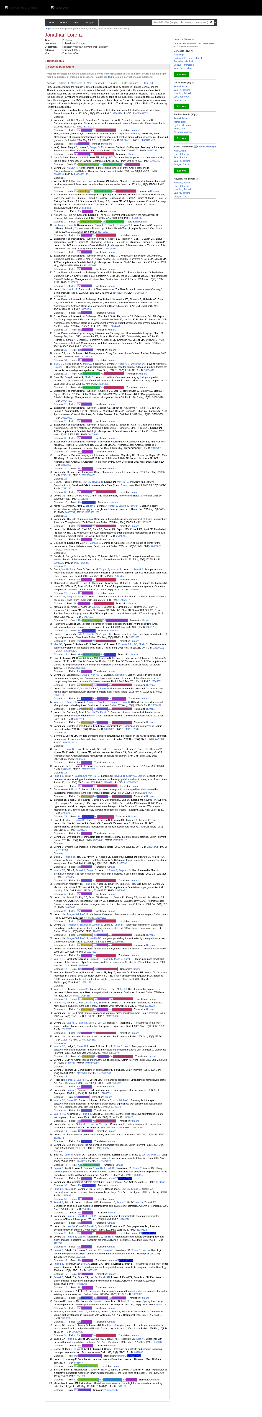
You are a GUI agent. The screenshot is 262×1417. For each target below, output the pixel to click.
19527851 (91, 951)
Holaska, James (182, 182)
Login (48, 28)
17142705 (66, 1029)
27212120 (66, 488)
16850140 (114, 1053)
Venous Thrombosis (184, 64)
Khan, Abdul (180, 150)
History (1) (90, 22)
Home (51, 22)
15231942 (59, 1137)
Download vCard (70, 53)
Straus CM (103, 1226)
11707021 (161, 1182)
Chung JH (97, 607)
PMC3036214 (102, 1148)
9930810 (158, 1342)
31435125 (118, 292)
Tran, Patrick (180, 157)
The (131, 164)
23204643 (98, 840)
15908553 (106, 1093)
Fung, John (179, 128)
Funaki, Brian (180, 86)
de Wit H (78, 1349)
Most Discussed (95, 83)
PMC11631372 (140, 113)
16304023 (117, 1083)
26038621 (59, 563)
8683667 (78, 1362)
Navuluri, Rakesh (182, 93)
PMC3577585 (88, 769)
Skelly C (89, 377)
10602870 (137, 1294)
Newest (51, 83)
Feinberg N (59, 225)
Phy (82, 1390)
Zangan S (95, 147)
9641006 (138, 1352)
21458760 (122, 863)
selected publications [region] (61, 66)
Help (75, 22)
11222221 (59, 1243)
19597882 (120, 941)
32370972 (73, 282)
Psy (87, 1355)
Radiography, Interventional (188, 58)
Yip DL (100, 1189)
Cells (116, 1390)
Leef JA (87, 482)
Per (86, 502)
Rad (84, 130)
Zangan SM (105, 634)
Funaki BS (92, 634)
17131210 (150, 1006)
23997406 (66, 769)
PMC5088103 (88, 475)
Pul (115, 620)
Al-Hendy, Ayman (183, 132)
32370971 (92, 265)
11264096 (124, 1219)
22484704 (147, 792)
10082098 (77, 1331)
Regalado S (125, 870)
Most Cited (76, 83)
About (63, 22)
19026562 (83, 965)
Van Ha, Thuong (182, 90)
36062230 (59, 174)
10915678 (80, 1256)
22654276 (152, 846)
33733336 (137, 218)
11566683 (66, 1195)
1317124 (121, 1386)
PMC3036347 (112, 1016)
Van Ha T (81, 181)
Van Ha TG (123, 482)
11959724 (138, 1175)
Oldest (62, 83)
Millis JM (117, 1100)
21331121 (80, 1148)
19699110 (100, 917)
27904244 (66, 475)
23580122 (156, 705)
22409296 (66, 813)
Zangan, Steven (182, 100)
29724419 (66, 400)
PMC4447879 (70, 549)
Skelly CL (59, 363)
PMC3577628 (131, 729)
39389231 (89, 126)
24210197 (158, 647)
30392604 (88, 346)
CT (123, 1178)
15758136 (128, 1117)
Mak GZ (87, 363)
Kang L (70, 702)
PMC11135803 (148, 140)
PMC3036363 (92, 1063)
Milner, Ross (180, 122)
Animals (109, 1390)
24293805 (160, 739)
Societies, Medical (183, 61)
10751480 (92, 1270)
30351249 (87, 356)
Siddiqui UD (106, 157)
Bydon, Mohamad (183, 125)
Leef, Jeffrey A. (182, 96)
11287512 (142, 1229)
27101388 (83, 499)
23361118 (79, 719)
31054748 (115, 326)
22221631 (82, 830)
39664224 (117, 113)
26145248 (121, 536)
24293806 (109, 729)
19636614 (98, 931)
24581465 (134, 637)
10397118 (161, 1304)
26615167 (146, 522)
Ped (107, 654)
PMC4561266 (92, 512)
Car (81, 191)
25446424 (119, 576)
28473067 (66, 465)
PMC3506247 (131, 782)
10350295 (66, 1318)
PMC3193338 (61, 850)
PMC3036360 (104, 1073)
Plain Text (148, 83)
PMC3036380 (88, 1039)
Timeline (113, 83)
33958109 (86, 208)
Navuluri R (133, 133)
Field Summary (130, 83)
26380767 (70, 512)
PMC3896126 (70, 651)
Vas (104, 130)
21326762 (70, 1063)
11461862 (87, 1209)
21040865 (120, 890)
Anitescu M (124, 363)
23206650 (80, 759)
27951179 (86, 982)
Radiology (179, 54)
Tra (104, 816)
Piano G (113, 870)
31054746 (86, 309)
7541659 (81, 1376)
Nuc (110, 1379)
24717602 (87, 617)
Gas (110, 164)
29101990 (66, 417)
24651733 (151, 627)
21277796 (69, 877)
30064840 (149, 370)
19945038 (70, 907)
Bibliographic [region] (56, 60)
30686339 (103, 384)
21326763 (82, 1073)
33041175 (102, 231)
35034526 (59, 187)
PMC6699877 (140, 292)
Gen (101, 191)
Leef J (123, 989)
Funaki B (71, 225)
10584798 (82, 1284)
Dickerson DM (138, 363)
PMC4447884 (81, 563)
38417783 (152, 150)
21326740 (90, 1016)
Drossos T (59, 367)
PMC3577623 (70, 742)
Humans (135, 130)
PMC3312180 (120, 840)
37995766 (155, 161)
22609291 (109, 782)
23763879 (80, 668)
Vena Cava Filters (183, 68)
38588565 (125, 140)
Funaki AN (108, 1250)
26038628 (156, 546)
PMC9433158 (81, 174)
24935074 (134, 589)
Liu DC (133, 644)
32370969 (110, 248)
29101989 (93, 434)
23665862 (156, 681)
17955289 (85, 995)
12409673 (82, 1161)
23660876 (59, 695)
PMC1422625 (104, 1161)
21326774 (66, 1039)
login (111, 77)
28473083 (156, 448)
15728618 (116, 1107)
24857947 (125, 600)
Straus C (114, 702)
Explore (181, 74)
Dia (86, 164)
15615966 (138, 1127)
